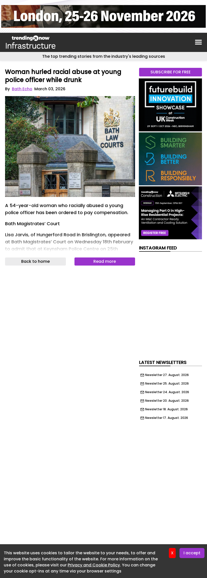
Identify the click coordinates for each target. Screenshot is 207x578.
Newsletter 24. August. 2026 (167, 392)
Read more (104, 261)
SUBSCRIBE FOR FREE (170, 72)
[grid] (170, 395)
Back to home (35, 261)
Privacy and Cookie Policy (94, 565)
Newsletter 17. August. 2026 (166, 418)
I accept (192, 553)
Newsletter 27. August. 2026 (167, 375)
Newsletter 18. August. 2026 (166, 409)
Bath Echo (22, 89)
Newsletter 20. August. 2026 (167, 401)
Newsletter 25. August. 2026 (167, 384)
